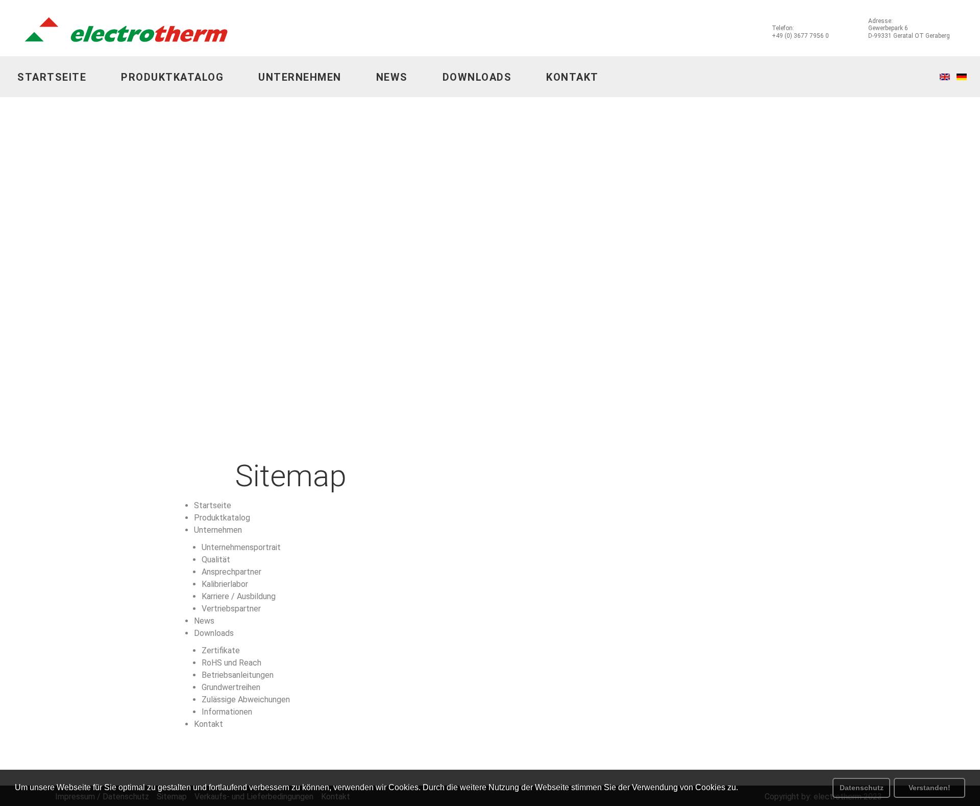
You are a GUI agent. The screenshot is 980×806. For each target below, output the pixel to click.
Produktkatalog (172, 77)
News (392, 77)
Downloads (477, 77)
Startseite (51, 77)
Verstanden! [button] (929, 788)
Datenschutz (862, 788)
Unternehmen (299, 77)
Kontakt (572, 77)
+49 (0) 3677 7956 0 (800, 35)
